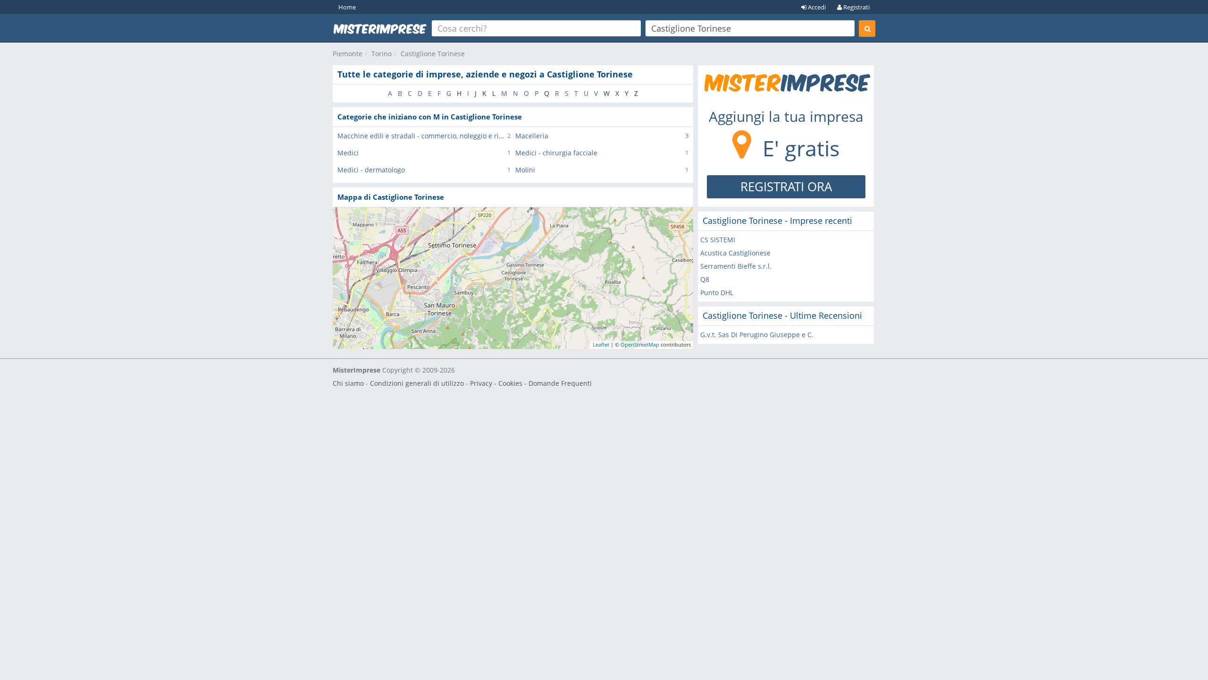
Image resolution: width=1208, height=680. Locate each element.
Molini (525, 169)
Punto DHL (716, 292)
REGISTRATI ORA (786, 186)
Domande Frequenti (560, 383)
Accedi (816, 7)
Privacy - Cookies (496, 383)
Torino (381, 53)
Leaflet (601, 344)
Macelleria (531, 135)
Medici (348, 152)
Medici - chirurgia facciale (556, 152)
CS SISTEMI (717, 239)
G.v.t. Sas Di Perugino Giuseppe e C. (757, 334)
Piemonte (347, 53)
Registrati (856, 7)
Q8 (704, 279)
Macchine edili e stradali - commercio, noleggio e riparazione (422, 135)
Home (347, 7)
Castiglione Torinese (433, 53)
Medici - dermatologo (371, 169)
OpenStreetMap (640, 344)
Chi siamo (348, 383)
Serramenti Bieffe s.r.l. (736, 266)
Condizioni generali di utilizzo (417, 383)
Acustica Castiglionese (735, 252)
